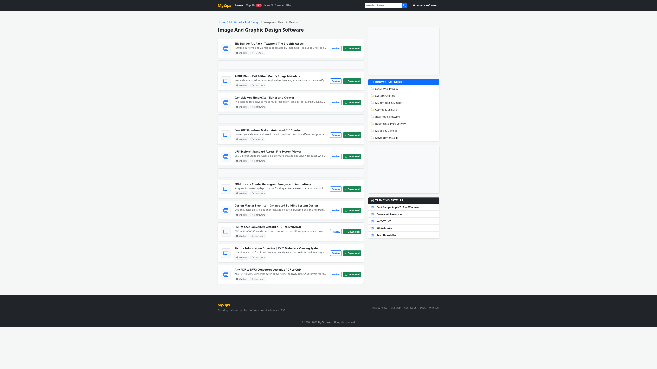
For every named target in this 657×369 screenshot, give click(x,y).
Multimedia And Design (244, 22)
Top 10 (253, 5)
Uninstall (434, 307)
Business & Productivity (390, 124)
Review (336, 48)
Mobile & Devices (386, 131)
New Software (274, 5)
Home (239, 5)
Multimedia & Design (388, 103)
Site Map (396, 307)
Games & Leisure (386, 110)
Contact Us (410, 307)
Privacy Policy (379, 307)
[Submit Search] (404, 5)
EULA (423, 307)
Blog (289, 5)
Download (354, 48)
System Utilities (385, 96)
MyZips (224, 5)
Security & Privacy (386, 89)
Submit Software (426, 5)
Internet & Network (388, 117)
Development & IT (386, 138)
